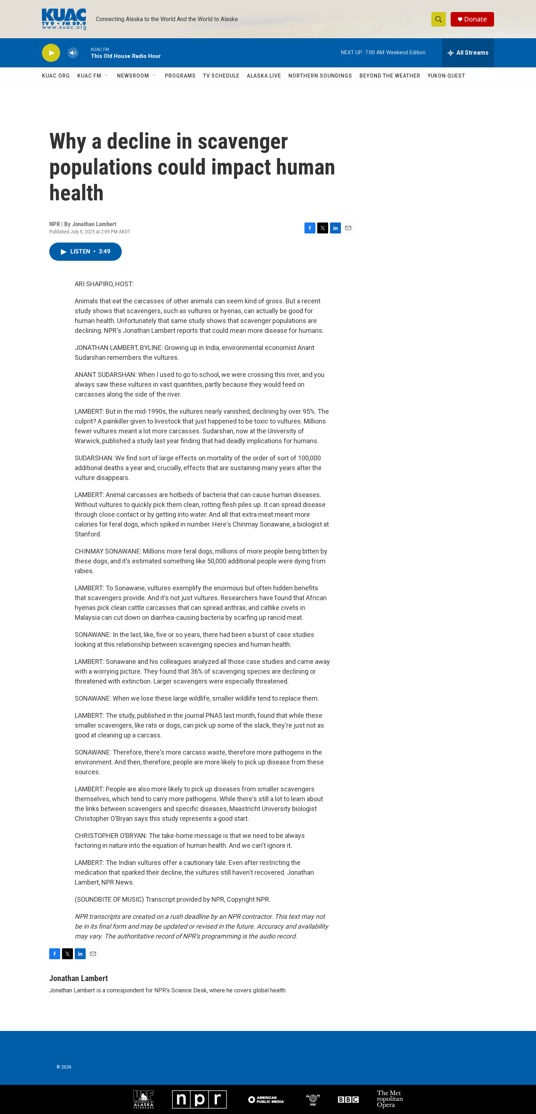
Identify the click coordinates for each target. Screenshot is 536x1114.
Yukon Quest (446, 76)
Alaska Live (264, 76)
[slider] (84, 52)
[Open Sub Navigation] (107, 76)
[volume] (73, 53)
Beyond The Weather (390, 76)
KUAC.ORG (56, 76)
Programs (180, 76)
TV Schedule (221, 76)
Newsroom (133, 76)
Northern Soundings (320, 76)
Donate (475, 19)
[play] (51, 53)
